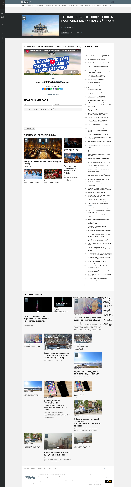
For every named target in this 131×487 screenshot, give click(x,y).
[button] (25, 109)
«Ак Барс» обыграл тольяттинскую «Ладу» (99, 162)
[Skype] (60, 89)
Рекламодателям (92, 476)
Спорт (77, 5)
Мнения (105, 5)
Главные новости (40, 5)
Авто (82, 5)
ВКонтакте (59, 81)
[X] (49, 89)
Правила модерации (93, 479)
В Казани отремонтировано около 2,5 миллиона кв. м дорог (98, 166)
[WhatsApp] (58, 89)
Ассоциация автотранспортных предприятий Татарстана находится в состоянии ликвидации (98, 81)
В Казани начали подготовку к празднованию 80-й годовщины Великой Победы (99, 249)
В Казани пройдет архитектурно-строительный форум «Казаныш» (97, 97)
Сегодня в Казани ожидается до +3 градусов (100, 208)
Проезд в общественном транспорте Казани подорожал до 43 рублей (100, 170)
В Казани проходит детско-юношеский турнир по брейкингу (98, 67)
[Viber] (56, 89)
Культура (71, 5)
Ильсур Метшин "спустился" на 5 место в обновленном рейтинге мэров (99, 235)
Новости (24, 5)
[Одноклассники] (45, 89)
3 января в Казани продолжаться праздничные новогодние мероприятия (98, 200)
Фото (49, 468)
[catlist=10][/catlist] (36, 312)
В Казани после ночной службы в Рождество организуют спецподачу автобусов (97, 130)
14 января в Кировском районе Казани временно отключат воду (98, 88)
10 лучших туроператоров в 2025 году (98, 134)
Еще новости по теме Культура (40, 135)
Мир (110, 5)
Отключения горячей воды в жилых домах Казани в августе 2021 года (99, 258)
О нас (90, 474)
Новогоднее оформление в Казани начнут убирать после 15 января (99, 71)
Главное (26, 468)
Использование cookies (94, 483)
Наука (93, 5)
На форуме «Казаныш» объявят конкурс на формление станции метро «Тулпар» (99, 239)
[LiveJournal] (53, 89)
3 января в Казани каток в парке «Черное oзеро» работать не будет (99, 196)
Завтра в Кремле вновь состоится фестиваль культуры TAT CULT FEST (97, 262)
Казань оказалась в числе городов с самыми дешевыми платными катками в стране (99, 175)
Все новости (31, 5)
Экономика (64, 5)
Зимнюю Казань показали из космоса (98, 192)
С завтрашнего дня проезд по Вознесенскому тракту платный (96, 75)
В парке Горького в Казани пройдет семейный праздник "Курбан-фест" (97, 279)
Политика (57, 5)
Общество (99, 5)
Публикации (41, 468)
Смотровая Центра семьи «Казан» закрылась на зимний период (97, 101)
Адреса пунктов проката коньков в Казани (99, 219)
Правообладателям (93, 482)
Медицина (87, 5)
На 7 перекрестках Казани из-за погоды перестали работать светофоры (98, 114)
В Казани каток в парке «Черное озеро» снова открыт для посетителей (98, 121)
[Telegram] (62, 89)
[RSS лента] (106, 2)
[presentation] (25, 109)
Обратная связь (92, 477)
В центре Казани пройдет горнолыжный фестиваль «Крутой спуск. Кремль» (98, 56)
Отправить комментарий (29, 128)
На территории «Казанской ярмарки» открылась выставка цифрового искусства (99, 188)
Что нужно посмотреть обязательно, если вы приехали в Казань (99, 180)
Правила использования (94, 478)
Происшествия (49, 5)
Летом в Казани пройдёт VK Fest (96, 59)
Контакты (91, 475)
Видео (55, 468)
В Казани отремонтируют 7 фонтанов (98, 85)
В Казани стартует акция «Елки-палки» (98, 117)
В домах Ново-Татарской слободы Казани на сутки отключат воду (99, 266)
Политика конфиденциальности (96, 481)
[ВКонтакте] (43, 89)
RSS (43, 82)
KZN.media (63, 27)
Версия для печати (53, 94)
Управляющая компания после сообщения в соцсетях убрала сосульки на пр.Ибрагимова (100, 253)
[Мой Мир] (47, 89)
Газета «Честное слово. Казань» (96, 484)
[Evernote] (51, 89)
